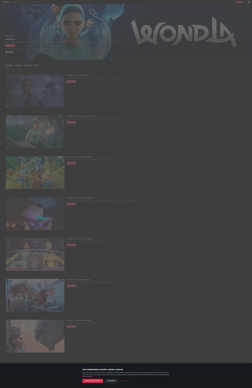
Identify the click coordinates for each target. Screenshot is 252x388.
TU (93, 376)
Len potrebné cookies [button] (124, 380)
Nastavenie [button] (111, 380)
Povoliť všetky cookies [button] (93, 380)
